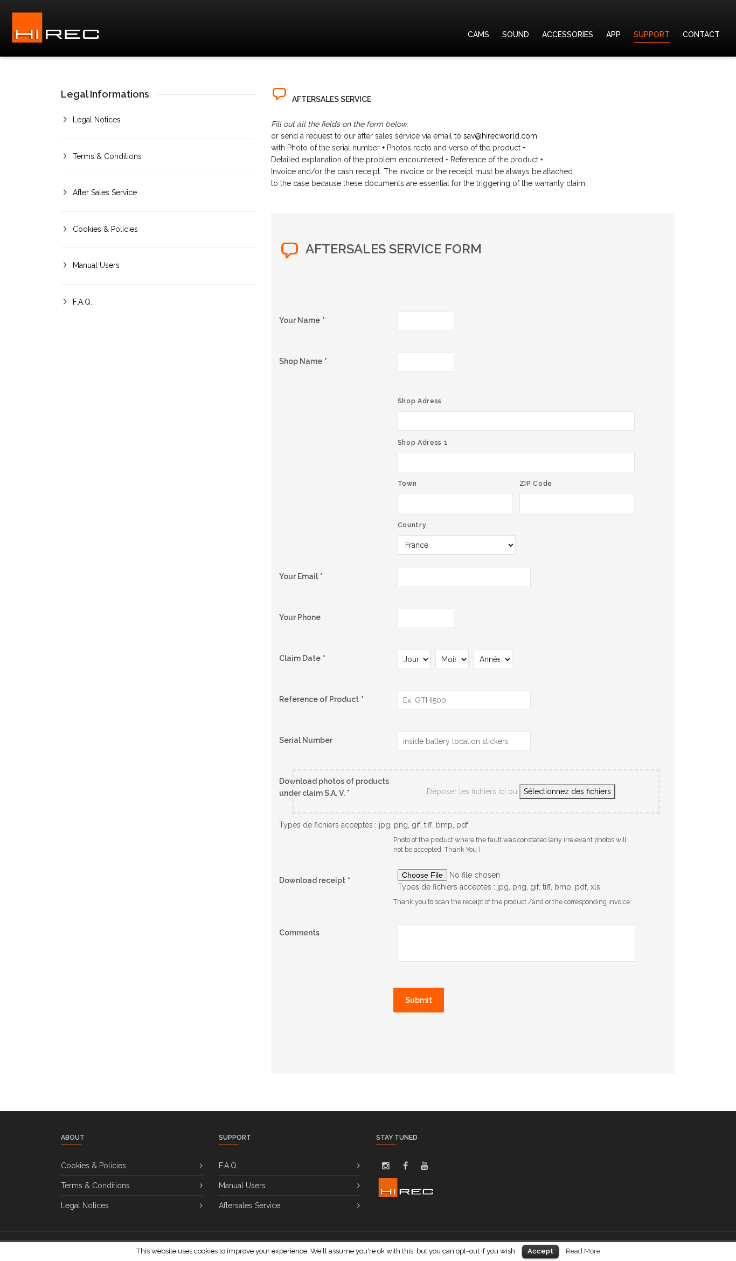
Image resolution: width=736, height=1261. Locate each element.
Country (412, 525)
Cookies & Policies (105, 229)
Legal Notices (97, 119)
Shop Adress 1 (423, 442)
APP (613, 34)
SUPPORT (652, 34)
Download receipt (314, 880)
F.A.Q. (82, 302)
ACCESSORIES (567, 34)
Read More (583, 1250)
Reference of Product (321, 699)
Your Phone (300, 617)
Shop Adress (420, 401)
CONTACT (701, 34)
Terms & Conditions (107, 156)
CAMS (478, 34)
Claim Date (302, 658)
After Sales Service (105, 192)
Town (407, 483)
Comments (299, 932)
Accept (540, 1251)
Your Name (302, 320)
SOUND (515, 34)
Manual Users (96, 265)
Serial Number (305, 740)
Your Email (301, 576)
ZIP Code (535, 483)
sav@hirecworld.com (500, 136)
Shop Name (303, 361)
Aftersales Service (249, 1205)
